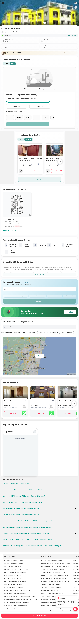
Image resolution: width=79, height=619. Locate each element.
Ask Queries (39, 301)
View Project (12, 413)
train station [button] (8, 332)
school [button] (44, 332)
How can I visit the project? (37, 296)
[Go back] (3, 3)
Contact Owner (33, 171)
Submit (28, 124)
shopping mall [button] (68, 332)
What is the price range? (54, 296)
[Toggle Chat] (75, 609)
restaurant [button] (55, 332)
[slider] (7, 102)
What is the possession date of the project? (16, 296)
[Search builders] (34, 431)
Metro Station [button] (22, 332)
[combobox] (41, 327)
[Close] (75, 598)
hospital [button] (34, 332)
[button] (18, 226)
